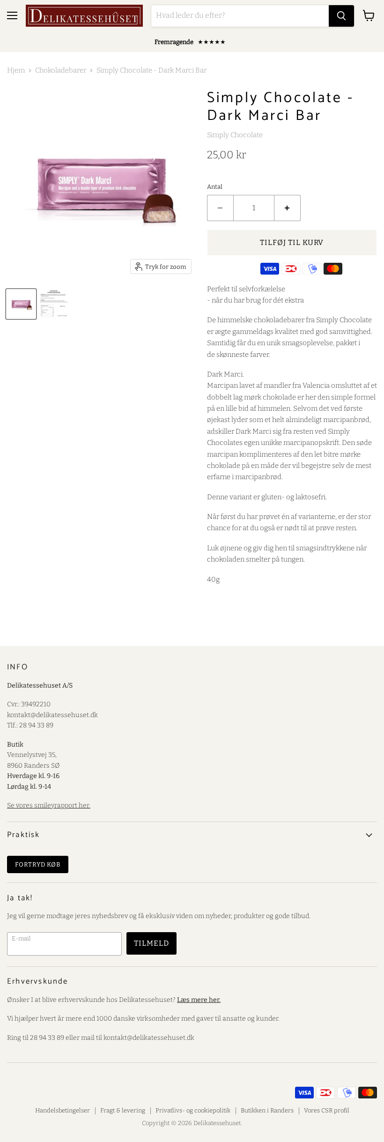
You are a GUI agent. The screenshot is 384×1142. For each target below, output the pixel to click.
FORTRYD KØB (37, 864)
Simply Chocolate (235, 135)
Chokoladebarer (60, 70)
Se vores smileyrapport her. (48, 805)
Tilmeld (151, 943)
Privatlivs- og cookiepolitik (192, 1110)
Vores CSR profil (326, 1110)
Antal (214, 186)
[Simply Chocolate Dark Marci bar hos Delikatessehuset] (21, 304)
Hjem (16, 70)
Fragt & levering (122, 1110)
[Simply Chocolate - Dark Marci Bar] (54, 304)
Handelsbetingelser (62, 1110)
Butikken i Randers (267, 1110)
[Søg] (341, 16)
